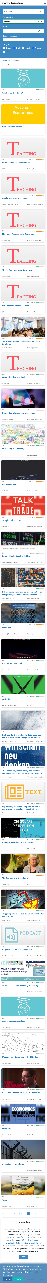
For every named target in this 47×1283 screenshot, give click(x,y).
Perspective (8, 17)
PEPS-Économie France (12, 1246)
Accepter (18, 1279)
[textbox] (23, 40)
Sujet (5, 27)
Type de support (10, 36)
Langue (6, 44)
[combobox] (23, 39)
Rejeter (8, 1279)
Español (28, 48)
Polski (8, 52)
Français (38, 48)
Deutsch (9, 48)
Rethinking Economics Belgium (28, 1243)
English (18, 48)
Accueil (4, 61)
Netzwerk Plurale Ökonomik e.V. (19, 1237)
